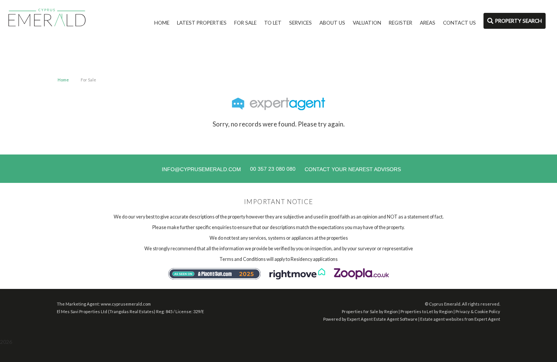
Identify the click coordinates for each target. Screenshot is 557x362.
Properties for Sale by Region (370, 311)
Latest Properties (202, 23)
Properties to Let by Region (427, 311)
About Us (332, 23)
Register (400, 23)
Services (300, 23)
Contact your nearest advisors (353, 169)
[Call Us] (249, 169)
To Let (273, 23)
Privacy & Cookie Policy (477, 311)
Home (161, 23)
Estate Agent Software (396, 319)
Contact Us (459, 23)
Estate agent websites (442, 319)
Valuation (367, 23)
